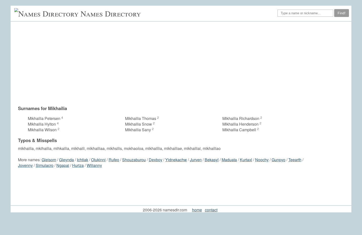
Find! (342, 13)
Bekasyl (212, 159)
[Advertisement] (183, 63)
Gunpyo (278, 159)
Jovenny (25, 165)
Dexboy (155, 159)
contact (211, 210)
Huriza (78, 165)
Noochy (262, 159)
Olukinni (98, 159)
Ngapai (62, 165)
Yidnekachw (176, 159)
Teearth (294, 159)
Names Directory (111, 13)
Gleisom (49, 159)
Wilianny (94, 165)
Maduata (229, 159)
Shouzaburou (134, 159)
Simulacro (44, 165)
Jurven (196, 159)
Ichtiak (82, 159)
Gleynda (66, 159)
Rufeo (114, 159)
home (197, 210)
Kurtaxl (246, 159)
